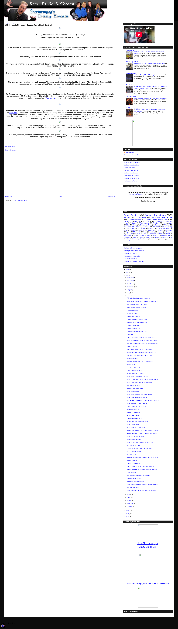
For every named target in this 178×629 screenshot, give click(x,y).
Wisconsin (169, 232)
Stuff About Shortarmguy (131, 170)
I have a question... (133, 310)
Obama (137, 221)
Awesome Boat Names (134, 478)
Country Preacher (132, 346)
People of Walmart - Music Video (137, 319)
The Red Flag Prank (133, 487)
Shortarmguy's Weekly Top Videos (134, 261)
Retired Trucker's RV (133, 460)
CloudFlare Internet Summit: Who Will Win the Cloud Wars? (150, 98)
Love (164, 223)
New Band (130, 334)
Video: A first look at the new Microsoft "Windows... (142, 490)
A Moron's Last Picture (134, 439)
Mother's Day (149, 237)
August (129, 290)
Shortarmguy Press (146, 225)
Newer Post (8, 197)
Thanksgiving (127, 235)
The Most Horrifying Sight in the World (138, 475)
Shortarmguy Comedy (130, 253)
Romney (157, 237)
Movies (134, 225)
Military (170, 227)
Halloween (160, 230)
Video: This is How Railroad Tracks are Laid (140, 442)
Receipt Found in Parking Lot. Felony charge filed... (142, 433)
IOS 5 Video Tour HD (133, 445)
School (138, 234)
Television (151, 230)
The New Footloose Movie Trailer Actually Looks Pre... (143, 343)
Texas (148, 235)
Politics (126, 221)
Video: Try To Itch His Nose (135, 436)
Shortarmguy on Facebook (131, 178)
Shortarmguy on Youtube (131, 173)
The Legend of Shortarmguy (132, 162)
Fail (163, 227)
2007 (127, 516)
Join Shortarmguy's (147, 543)
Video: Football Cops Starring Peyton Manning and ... (143, 340)
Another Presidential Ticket (135, 388)
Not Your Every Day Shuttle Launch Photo (139, 355)
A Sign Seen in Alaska (133, 415)
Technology (144, 223)
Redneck (160, 232)
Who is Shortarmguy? (130, 258)
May (128, 494)
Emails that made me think (161, 217)
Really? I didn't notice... (134, 325)
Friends (141, 237)
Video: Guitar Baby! (133, 391)
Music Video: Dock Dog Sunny (136, 427)
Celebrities (141, 230)
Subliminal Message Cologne (135, 481)
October (130, 284)
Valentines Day (165, 235)
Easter (156, 239)
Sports (134, 223)
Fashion (142, 235)
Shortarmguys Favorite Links (140, 239)
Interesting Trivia (132, 313)
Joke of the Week (135, 219)
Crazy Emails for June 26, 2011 (136, 307)
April (129, 497)
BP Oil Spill (136, 232)
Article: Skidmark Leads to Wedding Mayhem (140, 466)
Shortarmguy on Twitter (130, 181)
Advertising (146, 227)
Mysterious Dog (131, 454)
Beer (151, 239)
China (127, 239)
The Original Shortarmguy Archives (134, 250)
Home (60, 197)
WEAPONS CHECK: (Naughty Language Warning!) (142, 469)
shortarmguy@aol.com (136, 194)
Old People (141, 228)
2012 (127, 272)
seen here (13, 113)
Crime (145, 232)
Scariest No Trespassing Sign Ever (137, 421)
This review (50, 98)
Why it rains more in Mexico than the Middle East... (142, 352)
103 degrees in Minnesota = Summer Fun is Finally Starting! (28, 25)
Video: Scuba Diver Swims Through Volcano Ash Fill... (143, 379)
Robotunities (130, 85)
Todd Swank (130, 50)
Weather (166, 225)
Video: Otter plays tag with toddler (137, 397)
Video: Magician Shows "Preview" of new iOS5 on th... (143, 484)
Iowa (145, 233)
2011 (127, 275)
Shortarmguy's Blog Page (131, 165)
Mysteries (169, 230)
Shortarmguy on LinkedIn (131, 175)
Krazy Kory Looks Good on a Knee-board (139, 349)
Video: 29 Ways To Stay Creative (137, 403)
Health (168, 233)
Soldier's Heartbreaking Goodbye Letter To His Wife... (143, 457)
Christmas (158, 225)
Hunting (152, 232)
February (130, 503)
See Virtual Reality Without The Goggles (145, 75)
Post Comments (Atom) (21, 200)
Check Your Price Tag (133, 328)
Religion (132, 230)
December (130, 278)
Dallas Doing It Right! (133, 463)
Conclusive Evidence (133, 316)
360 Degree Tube (131, 73)
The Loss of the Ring (133, 385)
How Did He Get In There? (135, 370)
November (130, 280)
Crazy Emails (130, 215)
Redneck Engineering (133, 412)
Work (135, 235)
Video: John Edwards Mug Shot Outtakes (139, 382)
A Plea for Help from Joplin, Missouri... (138, 298)
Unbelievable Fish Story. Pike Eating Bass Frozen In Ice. (149, 63)
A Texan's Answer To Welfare (135, 373)
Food (125, 230)
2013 (127, 269)
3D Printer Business (132, 108)
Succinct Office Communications (137, 322)
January (130, 506)
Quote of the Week (163, 228)
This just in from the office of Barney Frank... (140, 361)
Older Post (111, 197)
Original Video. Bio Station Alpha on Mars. (139, 448)
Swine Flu (165, 237)
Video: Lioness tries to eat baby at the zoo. (140, 394)
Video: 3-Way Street (133, 424)
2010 (127, 510)
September (130, 287)
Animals (127, 217)
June (129, 296)
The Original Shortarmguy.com (133, 248)
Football (156, 223)
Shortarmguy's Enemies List (132, 256)
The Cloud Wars (131, 96)
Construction (130, 228)
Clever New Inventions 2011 (135, 418)
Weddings (162, 239)
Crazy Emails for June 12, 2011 (136, 406)
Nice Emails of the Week (131, 227)
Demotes (151, 228)
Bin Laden (129, 234)
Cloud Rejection (131, 472)
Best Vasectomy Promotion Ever (137, 331)
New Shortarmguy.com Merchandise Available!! (148, 584)
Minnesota (156, 227)
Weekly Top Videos (132, 62)
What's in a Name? (132, 358)
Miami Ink (156, 235)
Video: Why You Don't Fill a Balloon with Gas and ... (142, 301)
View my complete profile (131, 155)
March (129, 500)
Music (147, 221)
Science (161, 233)
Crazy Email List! (148, 546)
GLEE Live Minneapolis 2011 (135, 451)
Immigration (152, 233)
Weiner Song (131, 364)
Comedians (127, 237)
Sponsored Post (127, 240)
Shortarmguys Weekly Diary (157, 219)
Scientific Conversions (133, 367)
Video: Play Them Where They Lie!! (137, 376)
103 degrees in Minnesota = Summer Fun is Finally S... (143, 400)
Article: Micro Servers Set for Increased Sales (141, 337)
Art (171, 237)
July (128, 293)
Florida (134, 237)
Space (128, 232)
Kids (127, 225)
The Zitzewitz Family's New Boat (137, 304)
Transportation (140, 217)
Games (168, 239)
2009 (127, 513)
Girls (170, 223)
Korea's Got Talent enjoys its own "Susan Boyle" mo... (143, 430)
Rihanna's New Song (133, 409)
